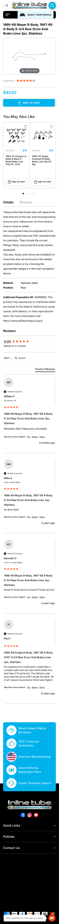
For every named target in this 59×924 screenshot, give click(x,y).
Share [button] (42, 437)
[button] (26, 81)
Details (8, 202)
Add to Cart (18, 182)
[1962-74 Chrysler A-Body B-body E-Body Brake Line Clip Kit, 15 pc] (16, 135)
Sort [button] (6, 357)
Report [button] (35, 437)
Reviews (26, 202)
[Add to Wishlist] (25, 126)
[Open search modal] (6, 5)
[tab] (45, 369)
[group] (29, 341)
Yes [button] (28, 437)
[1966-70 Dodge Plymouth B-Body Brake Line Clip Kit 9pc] (42, 135)
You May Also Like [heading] (19, 116)
